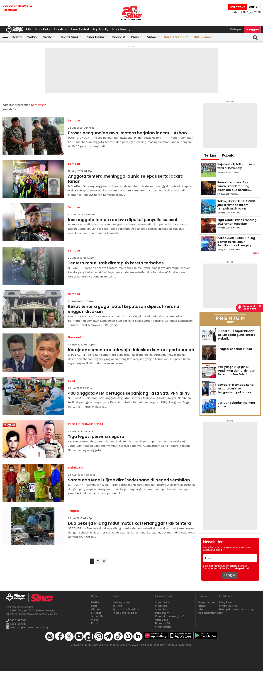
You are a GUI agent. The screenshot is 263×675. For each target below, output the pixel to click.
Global (95, 609)
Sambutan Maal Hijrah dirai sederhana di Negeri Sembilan (129, 480)
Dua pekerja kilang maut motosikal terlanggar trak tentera (129, 523)
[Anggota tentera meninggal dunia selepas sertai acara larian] (33, 179)
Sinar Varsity (121, 29)
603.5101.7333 (17, 624)
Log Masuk (237, 6)
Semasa (74, 120)
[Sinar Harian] (131, 13)
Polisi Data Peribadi (125, 613)
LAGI (254, 253)
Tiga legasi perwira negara (96, 436)
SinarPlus (60, 29)
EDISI (71, 381)
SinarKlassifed (228, 606)
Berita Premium (176, 37)
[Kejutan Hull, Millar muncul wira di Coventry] (208, 170)
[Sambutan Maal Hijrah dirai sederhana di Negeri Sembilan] (33, 483)
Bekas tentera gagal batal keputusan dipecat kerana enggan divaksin (123, 309)
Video (151, 37)
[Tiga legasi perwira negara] (33, 439)
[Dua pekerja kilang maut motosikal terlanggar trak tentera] (33, 526)
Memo (201, 606)
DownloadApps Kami (249, 307)
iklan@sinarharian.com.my (236, 609)
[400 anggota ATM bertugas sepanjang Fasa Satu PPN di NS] (33, 396)
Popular (229, 155)
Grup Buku (161, 620)
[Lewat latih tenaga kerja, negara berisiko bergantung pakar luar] (209, 388)
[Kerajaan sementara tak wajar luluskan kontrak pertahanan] (33, 352)
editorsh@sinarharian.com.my (28, 627)
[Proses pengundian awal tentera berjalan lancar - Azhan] (33, 136)
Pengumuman (206, 602)
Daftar (254, 7)
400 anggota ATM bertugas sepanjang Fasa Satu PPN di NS (129, 393)
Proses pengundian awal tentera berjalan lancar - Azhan (127, 133)
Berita (47, 37)
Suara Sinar (69, 37)
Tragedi (73, 511)
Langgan (252, 29)
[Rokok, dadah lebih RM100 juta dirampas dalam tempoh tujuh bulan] (208, 206)
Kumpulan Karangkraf (169, 616)
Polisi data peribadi (237, 568)
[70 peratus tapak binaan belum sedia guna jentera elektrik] (209, 335)
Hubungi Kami (121, 602)
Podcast (119, 37)
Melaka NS (75, 468)
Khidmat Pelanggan (206, 613)
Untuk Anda (203, 37)
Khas (135, 37)
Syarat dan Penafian (126, 609)
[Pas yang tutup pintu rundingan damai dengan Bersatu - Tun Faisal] (209, 370)
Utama (16, 37)
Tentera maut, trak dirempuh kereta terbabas (116, 263)
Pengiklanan (227, 602)
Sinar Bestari (80, 29)
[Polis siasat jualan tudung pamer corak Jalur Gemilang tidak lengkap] (208, 243)
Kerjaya (117, 606)
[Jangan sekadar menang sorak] (209, 406)
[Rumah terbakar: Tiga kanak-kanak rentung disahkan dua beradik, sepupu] (208, 188)
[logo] (17, 597)
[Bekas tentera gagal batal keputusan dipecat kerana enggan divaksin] (33, 309)
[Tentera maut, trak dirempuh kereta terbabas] (33, 266)
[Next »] (104, 561)
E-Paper (236, 29)
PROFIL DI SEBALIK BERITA (85, 424)
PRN (28, 29)
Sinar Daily (42, 29)
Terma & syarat (212, 568)
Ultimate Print (163, 623)
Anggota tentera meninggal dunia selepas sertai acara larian (126, 179)
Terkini (32, 37)
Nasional (74, 337)
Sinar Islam (95, 37)
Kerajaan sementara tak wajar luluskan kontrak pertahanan (131, 350)
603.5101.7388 (17, 620)
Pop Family (100, 29)
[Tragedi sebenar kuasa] (209, 352)
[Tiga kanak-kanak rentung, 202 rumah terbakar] (208, 225)
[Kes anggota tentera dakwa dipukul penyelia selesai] (33, 222)
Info (200, 609)
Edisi (94, 606)
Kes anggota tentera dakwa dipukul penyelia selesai (122, 220)
